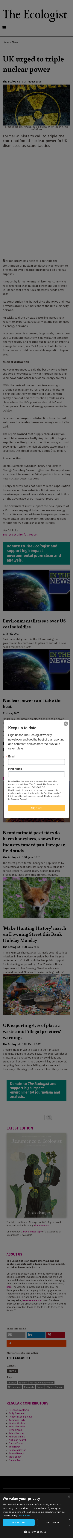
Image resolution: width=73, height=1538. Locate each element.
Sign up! (36, 808)
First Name (15, 768)
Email (11, 756)
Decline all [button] (53, 1522)
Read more (25, 1515)
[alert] (36, 1515)
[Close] (66, 724)
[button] (36, 1532)
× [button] (68, 1496)
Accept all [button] (19, 1522)
